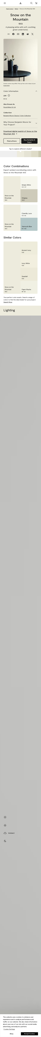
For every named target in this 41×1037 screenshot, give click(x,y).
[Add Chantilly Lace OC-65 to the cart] (29, 207)
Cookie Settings (9, 1029)
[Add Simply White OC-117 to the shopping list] (34, 179)
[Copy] (8, 34)
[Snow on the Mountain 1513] (20, 154)
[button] (31, 3)
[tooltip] (9, 95)
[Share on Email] (18, 34)
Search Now (7, 302)
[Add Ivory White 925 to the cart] (30, 257)
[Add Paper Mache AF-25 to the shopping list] (34, 283)
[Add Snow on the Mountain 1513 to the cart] (12, 179)
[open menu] (4, 3)
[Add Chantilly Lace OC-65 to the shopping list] (34, 207)
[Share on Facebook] (13, 34)
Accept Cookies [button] (29, 1034)
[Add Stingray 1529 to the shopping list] (34, 192)
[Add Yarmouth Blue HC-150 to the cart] (29, 220)
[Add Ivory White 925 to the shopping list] (34, 257)
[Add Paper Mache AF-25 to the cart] (30, 283)
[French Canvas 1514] (27, 154)
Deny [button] (11, 1034)
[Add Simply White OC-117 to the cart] (29, 179)
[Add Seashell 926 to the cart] (30, 270)
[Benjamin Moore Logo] (20, 3)
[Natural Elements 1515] (34, 154)
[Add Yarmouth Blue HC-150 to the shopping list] (34, 220)
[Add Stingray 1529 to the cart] (29, 192)
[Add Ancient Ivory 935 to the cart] (30, 244)
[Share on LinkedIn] (22, 34)
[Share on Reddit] (27, 34)
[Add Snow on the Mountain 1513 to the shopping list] (17, 179)
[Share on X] (32, 34)
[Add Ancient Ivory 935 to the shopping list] (34, 244)
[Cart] (36, 3)
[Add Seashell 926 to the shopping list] (34, 270)
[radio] (5, 817)
